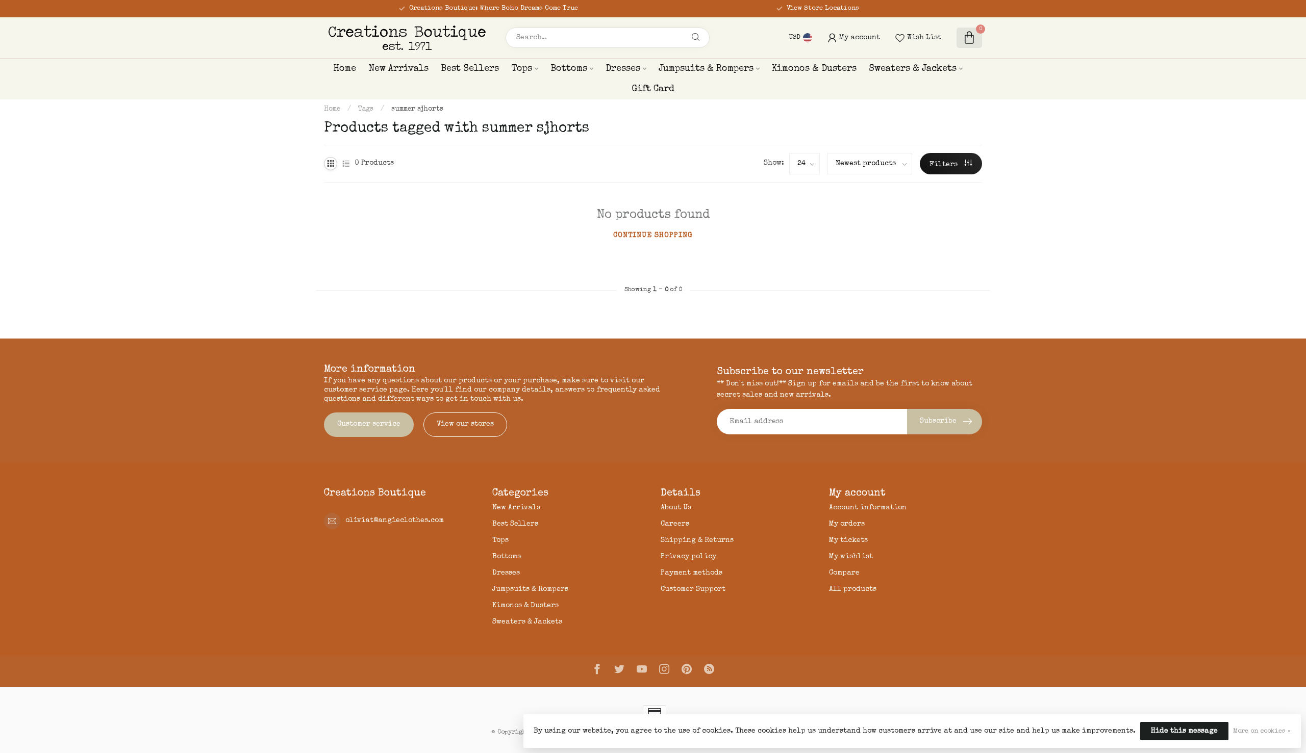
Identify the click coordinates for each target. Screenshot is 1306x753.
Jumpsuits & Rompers (706, 68)
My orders (847, 524)
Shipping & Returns (697, 540)
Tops (521, 68)
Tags (365, 109)
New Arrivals (398, 68)
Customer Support (693, 589)
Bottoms (568, 68)
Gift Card (653, 89)
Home (344, 68)
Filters (945, 164)
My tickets (848, 540)
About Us (676, 507)
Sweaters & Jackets (913, 68)
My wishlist (851, 556)
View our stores (465, 424)
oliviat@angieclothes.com (394, 520)
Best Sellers (470, 68)
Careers (675, 524)
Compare (844, 573)
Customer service (368, 424)
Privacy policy (688, 556)
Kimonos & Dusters (814, 68)
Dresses (623, 68)
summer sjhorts (417, 109)
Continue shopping (653, 235)
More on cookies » (1262, 731)
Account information (868, 507)
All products (852, 589)
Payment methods (691, 573)
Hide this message (1184, 731)
